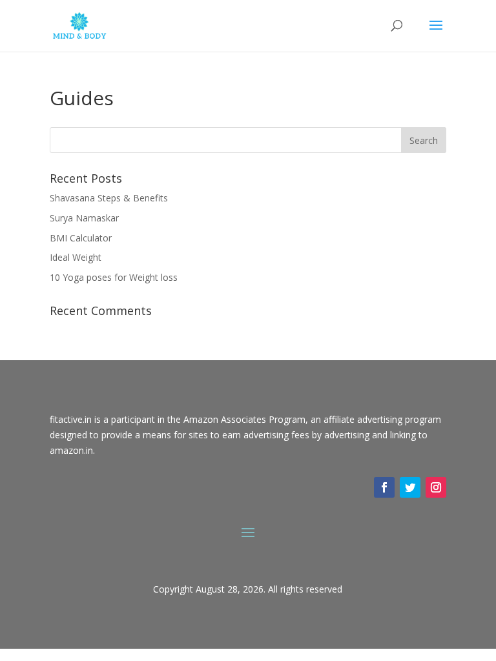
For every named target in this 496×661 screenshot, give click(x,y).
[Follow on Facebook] (384, 487)
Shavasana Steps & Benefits (109, 198)
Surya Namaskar (84, 218)
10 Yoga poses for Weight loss (114, 277)
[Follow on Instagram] (436, 487)
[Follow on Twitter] (410, 487)
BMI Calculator (81, 238)
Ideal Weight (75, 257)
